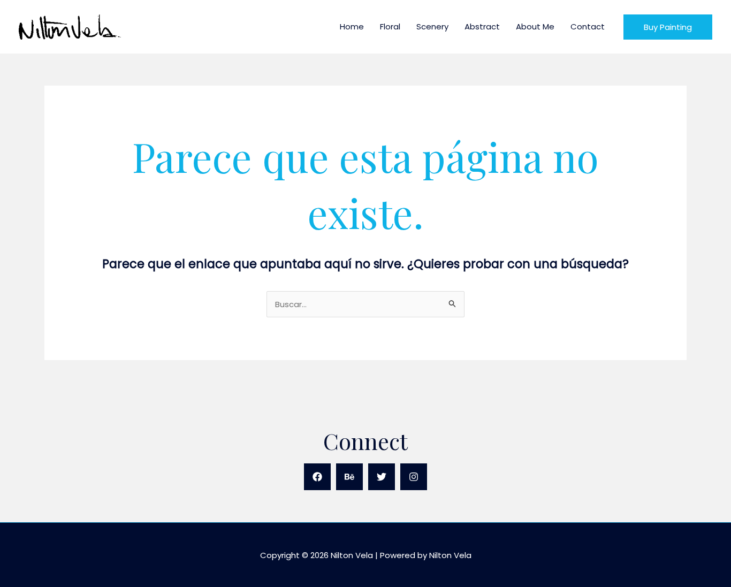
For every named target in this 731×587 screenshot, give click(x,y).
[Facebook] (317, 476)
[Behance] (349, 476)
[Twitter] (381, 476)
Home (352, 26)
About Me (535, 26)
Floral (390, 26)
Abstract (482, 26)
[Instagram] (413, 476)
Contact (587, 26)
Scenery (432, 26)
